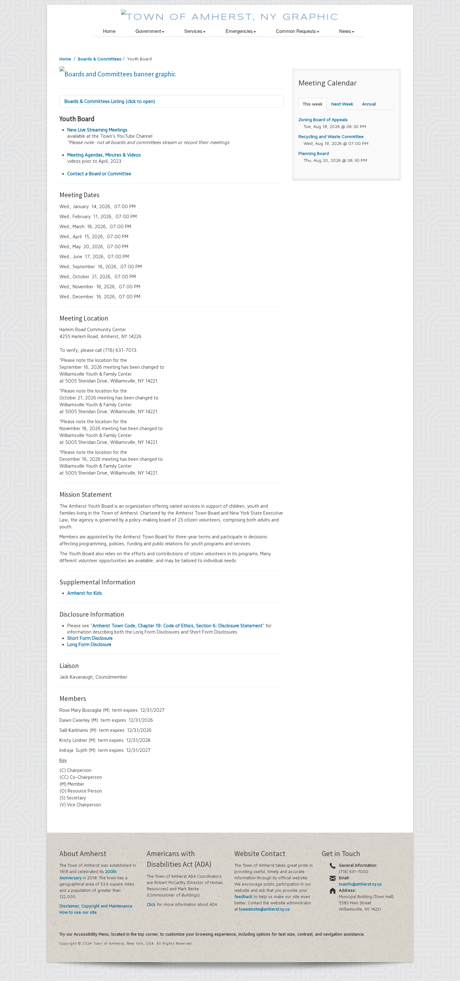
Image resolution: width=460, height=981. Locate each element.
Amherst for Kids (84, 593)
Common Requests (296, 31)
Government (148, 31)
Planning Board (314, 153)
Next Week (342, 103)
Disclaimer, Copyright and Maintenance (95, 905)
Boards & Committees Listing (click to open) (109, 101)
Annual (369, 103)
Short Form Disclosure (90, 638)
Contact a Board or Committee (99, 173)
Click (151, 904)
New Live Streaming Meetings (97, 129)
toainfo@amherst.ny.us (360, 883)
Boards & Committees (99, 58)
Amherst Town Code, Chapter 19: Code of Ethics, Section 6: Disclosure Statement (177, 625)
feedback (243, 896)
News (345, 31)
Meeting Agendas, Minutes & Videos (104, 154)
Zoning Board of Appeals (323, 119)
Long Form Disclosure (89, 644)
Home (109, 31)
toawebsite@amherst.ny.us (264, 909)
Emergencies (239, 31)
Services (193, 31)
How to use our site (78, 912)
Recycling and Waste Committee (331, 136)
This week (313, 103)
